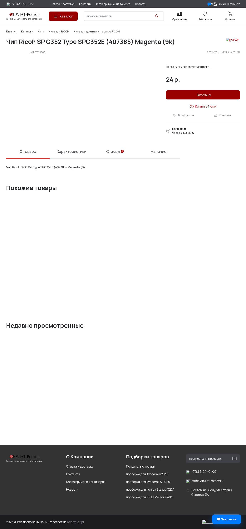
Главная (11, 31)
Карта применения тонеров (86, 482)
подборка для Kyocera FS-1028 (148, 482)
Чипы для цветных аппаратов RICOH (97, 31)
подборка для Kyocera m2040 (147, 474)
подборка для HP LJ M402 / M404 (149, 497)
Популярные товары (140, 466)
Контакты (73, 474)
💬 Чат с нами (226, 519)
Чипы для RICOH (59, 31)
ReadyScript (75, 522)
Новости (72, 489)
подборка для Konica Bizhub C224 (150, 489)
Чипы (41, 31)
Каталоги (27, 31)
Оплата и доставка (79, 466)
